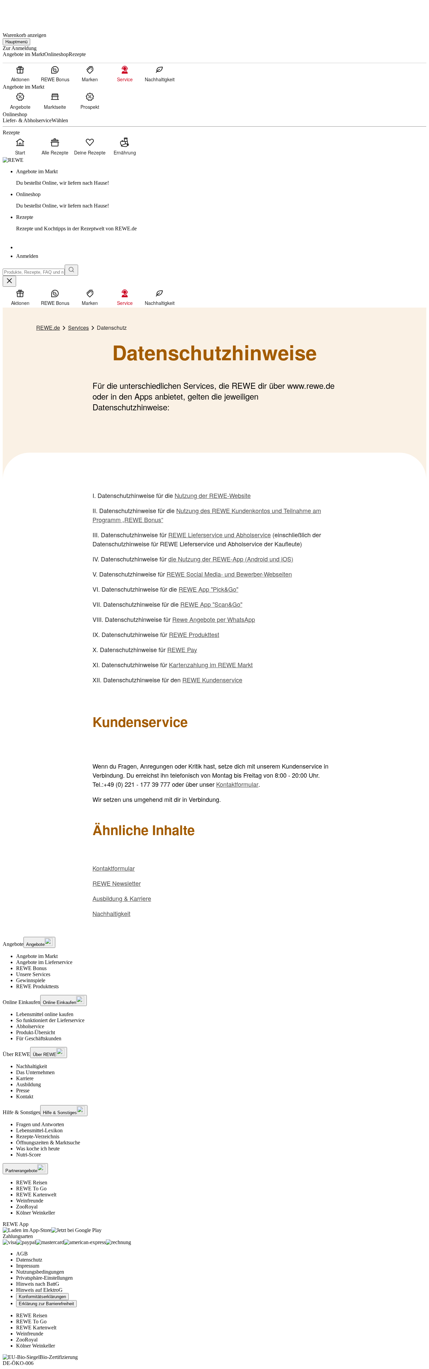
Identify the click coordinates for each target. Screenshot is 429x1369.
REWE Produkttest (194, 634)
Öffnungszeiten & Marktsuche (48, 1142)
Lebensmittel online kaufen (44, 1014)
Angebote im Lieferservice (44, 962)
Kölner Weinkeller (35, 1213)
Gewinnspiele (30, 980)
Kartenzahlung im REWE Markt (211, 664)
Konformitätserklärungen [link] (42, 1296)
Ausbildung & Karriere (122, 898)
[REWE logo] (13, 160)
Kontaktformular (237, 784)
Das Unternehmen (35, 1072)
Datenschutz (29, 1260)
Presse (22, 1090)
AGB (22, 1254)
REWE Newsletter (117, 883)
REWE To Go (31, 1188)
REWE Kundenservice (212, 679)
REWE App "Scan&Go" (211, 604)
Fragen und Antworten (40, 1124)
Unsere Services (33, 974)
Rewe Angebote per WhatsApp (213, 619)
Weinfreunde (29, 1200)
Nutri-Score (28, 1154)
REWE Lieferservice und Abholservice (219, 534)
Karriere (25, 1078)
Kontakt (24, 1096)
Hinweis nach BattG (37, 1284)
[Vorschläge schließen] (9, 281)
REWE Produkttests (37, 986)
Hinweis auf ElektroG (39, 1290)
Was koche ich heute (38, 1148)
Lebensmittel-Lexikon (39, 1130)
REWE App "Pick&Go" (208, 589)
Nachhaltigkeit (111, 913)
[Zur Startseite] (25, 13)
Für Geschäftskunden (38, 1038)
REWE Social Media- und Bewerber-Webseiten (229, 573)
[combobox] (34, 272)
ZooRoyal (27, 1207)
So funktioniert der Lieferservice (50, 1020)
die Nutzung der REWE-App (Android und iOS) (230, 558)
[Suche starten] (71, 270)
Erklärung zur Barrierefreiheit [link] (46, 1303)
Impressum (27, 1266)
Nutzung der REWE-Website (213, 495)
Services (78, 327)
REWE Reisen (31, 1182)
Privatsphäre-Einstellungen (44, 1278)
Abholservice (30, 1026)
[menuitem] (20, 73)
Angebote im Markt (37, 956)
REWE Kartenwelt (36, 1194)
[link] (221, 177)
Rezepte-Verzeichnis (37, 1136)
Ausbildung (28, 1084)
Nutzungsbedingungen (40, 1272)
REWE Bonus (31, 968)
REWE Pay (182, 649)
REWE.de (48, 327)
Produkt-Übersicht (35, 1032)
